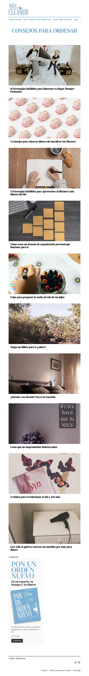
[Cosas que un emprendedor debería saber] (44, 423)
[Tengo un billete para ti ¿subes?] (44, 323)
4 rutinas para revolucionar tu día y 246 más (35, 497)
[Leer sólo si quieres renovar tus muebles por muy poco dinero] (44, 523)
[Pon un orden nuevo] (26, 605)
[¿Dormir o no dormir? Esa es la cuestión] (44, 373)
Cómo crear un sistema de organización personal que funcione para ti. (40, 245)
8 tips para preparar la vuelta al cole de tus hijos (37, 297)
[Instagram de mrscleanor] (78, 664)
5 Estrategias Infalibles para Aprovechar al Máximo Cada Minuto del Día (42, 193)
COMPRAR (17, 641)
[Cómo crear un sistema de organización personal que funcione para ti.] (44, 221)
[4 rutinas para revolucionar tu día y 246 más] (44, 473)
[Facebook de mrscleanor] (75, 664)
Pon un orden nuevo (24, 570)
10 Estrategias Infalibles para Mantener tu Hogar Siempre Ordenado (42, 90)
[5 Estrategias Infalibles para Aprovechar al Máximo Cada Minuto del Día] (44, 168)
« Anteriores (13, 557)
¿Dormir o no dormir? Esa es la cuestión (32, 397)
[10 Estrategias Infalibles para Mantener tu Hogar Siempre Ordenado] (44, 65)
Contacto (44, 670)
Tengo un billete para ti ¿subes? (28, 347)
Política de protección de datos (60, 670)
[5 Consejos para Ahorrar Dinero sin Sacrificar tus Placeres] (44, 118)
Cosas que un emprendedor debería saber (33, 447)
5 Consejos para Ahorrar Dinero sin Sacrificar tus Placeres (43, 141)
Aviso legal (76, 670)
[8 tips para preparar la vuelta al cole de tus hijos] (44, 273)
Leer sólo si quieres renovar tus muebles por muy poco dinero (41, 548)
